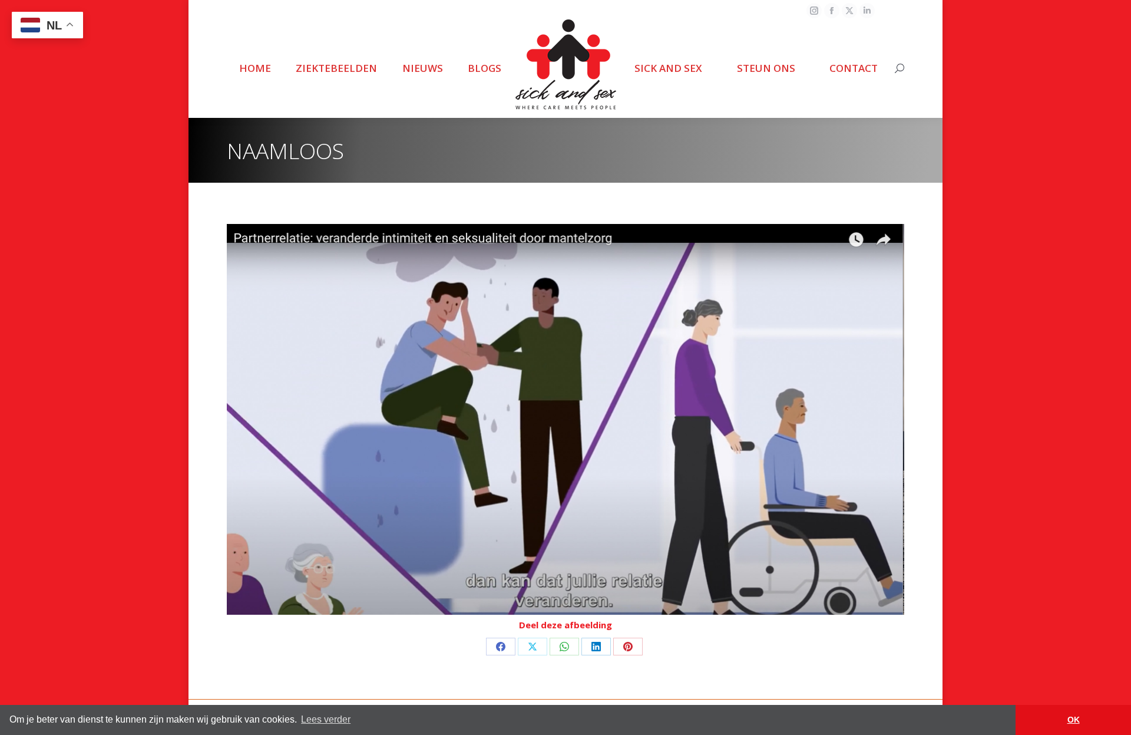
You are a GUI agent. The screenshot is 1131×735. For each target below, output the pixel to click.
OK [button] (1073, 719)
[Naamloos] (565, 419)
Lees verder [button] (325, 719)
